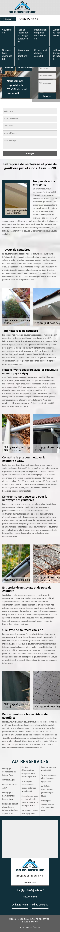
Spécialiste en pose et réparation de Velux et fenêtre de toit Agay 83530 (30, 801)
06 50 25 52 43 (40, 904)
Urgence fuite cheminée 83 (7, 54)
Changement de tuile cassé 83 (40, 53)
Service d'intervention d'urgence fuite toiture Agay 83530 (30, 772)
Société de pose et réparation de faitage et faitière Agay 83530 (10, 809)
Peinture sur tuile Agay (9, 786)
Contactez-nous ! (17, 69)
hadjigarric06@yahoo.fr (30, 890)
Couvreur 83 (7, 31)
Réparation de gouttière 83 (23, 54)
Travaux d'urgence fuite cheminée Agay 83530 (48, 778)
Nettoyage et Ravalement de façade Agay (8, 796)
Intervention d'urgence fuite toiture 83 (40, 34)
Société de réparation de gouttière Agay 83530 (47, 791)
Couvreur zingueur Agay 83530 (48, 769)
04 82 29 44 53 (29, 19)
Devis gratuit (30, 922)
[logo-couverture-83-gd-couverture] (22, 7)
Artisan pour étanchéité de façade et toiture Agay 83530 (29, 786)
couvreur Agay (8, 780)
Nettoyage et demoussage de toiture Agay (9, 772)
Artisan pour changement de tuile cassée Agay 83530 (48, 806)
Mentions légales (30, 927)
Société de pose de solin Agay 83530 (30, 812)
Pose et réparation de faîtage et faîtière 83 (23, 36)
